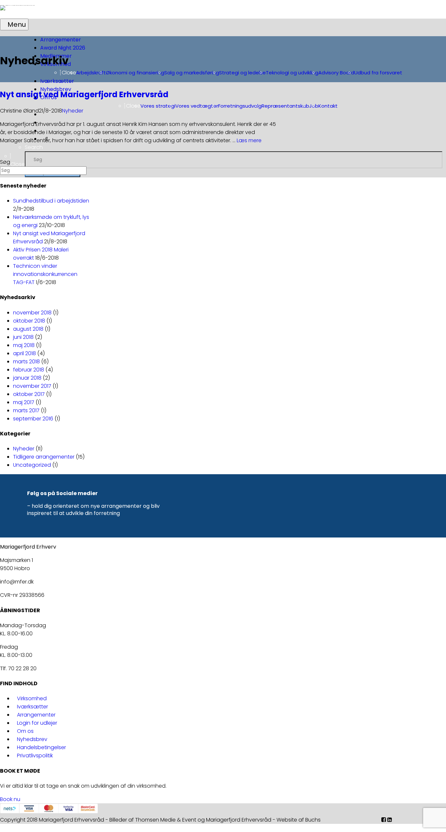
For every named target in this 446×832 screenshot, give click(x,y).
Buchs (313, 820)
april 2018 (24, 353)
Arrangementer (36, 715)
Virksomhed (32, 698)
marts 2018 (26, 361)
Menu (17, 24)
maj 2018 (24, 345)
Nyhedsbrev (32, 739)
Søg (5, 162)
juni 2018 (23, 337)
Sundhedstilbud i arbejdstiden (51, 200)
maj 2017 (23, 402)
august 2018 (28, 329)
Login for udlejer (37, 723)
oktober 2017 (29, 394)
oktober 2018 (29, 321)
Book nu (10, 799)
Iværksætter (32, 706)
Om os (25, 731)
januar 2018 (27, 378)
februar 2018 (28, 369)
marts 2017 (26, 410)
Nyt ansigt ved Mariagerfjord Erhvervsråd (84, 94)
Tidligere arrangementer (43, 457)
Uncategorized (32, 465)
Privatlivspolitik (35, 755)
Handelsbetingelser (41, 747)
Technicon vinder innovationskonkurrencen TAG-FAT (45, 274)
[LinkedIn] (389, 820)
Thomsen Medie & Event (165, 820)
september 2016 (33, 418)
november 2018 (32, 312)
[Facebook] (383, 820)
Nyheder (72, 110)
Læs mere (249, 140)
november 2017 (32, 386)
